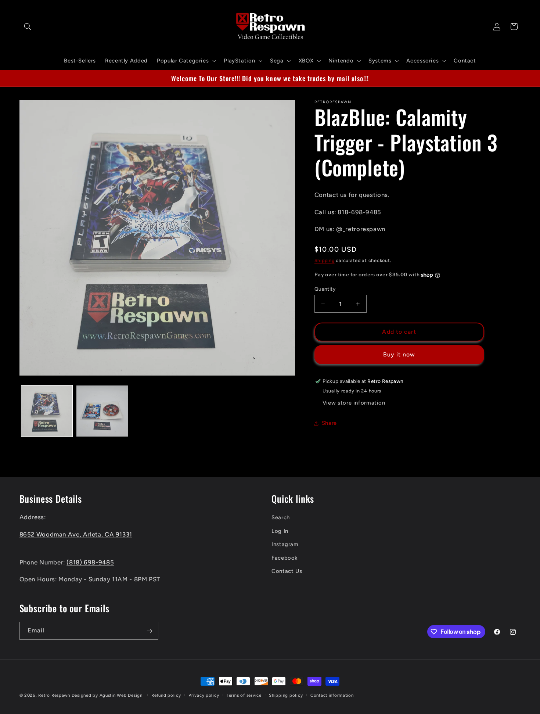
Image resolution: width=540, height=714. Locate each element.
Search (280, 517)
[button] (27, 26)
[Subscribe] (149, 631)
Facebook (284, 558)
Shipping (324, 260)
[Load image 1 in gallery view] (47, 411)
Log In (279, 531)
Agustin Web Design (121, 695)
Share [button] (329, 423)
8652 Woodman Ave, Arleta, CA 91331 (75, 534)
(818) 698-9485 (90, 562)
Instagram (285, 544)
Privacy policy (203, 695)
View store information (354, 402)
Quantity (324, 289)
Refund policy (166, 695)
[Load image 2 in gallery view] (102, 411)
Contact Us (286, 571)
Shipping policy (286, 695)
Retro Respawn (54, 695)
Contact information (332, 695)
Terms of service (244, 695)
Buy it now (399, 354)
